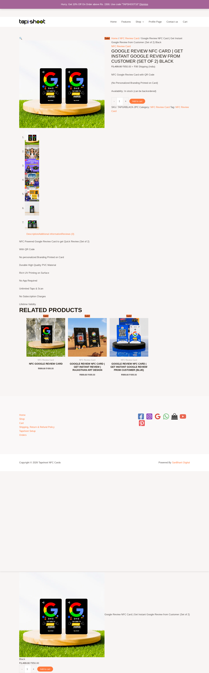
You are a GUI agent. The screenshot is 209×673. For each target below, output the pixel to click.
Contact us (172, 21)
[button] (142, 22)
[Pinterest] (141, 423)
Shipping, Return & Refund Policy (37, 427)
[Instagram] (149, 416)
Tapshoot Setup (27, 431)
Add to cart (137, 101)
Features (126, 21)
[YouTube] (183, 416)
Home (113, 21)
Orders (23, 435)
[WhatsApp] (166, 416)
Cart (185, 21)
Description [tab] (32, 234)
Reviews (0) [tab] (67, 234)
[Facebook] (141, 416)
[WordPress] (174, 416)
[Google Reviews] (157, 416)
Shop (138, 21)
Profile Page (155, 21)
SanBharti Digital (181, 462)
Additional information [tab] (50, 234)
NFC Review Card (129, 38)
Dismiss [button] (143, 4)
